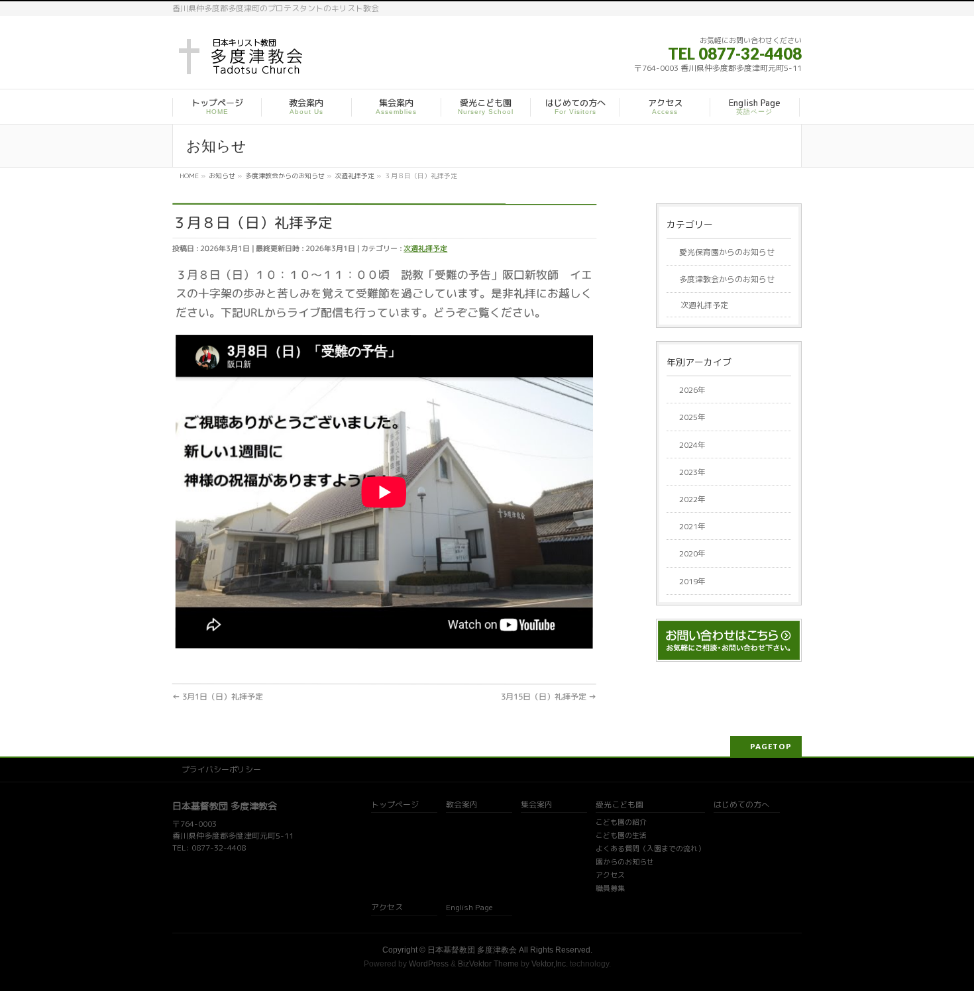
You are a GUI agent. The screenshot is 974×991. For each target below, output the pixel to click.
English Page (469, 908)
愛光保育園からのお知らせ (727, 252)
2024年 (692, 444)
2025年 (692, 417)
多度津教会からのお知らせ (727, 279)
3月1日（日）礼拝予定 (217, 696)
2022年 (692, 499)
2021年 (692, 526)
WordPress (429, 963)
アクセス (610, 875)
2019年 (692, 581)
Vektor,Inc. (549, 963)
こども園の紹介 (621, 822)
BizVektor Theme (488, 963)
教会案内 (462, 805)
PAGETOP (771, 746)
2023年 (692, 472)
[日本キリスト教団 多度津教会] (242, 61)
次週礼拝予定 (425, 247)
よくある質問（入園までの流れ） (650, 849)
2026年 (692, 389)
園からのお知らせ (625, 862)
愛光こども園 (619, 805)
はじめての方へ (741, 805)
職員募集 (610, 889)
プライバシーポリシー (221, 769)
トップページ (395, 805)
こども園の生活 (621, 836)
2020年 (692, 553)
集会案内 (537, 805)
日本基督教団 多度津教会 (472, 950)
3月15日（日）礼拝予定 (548, 696)
